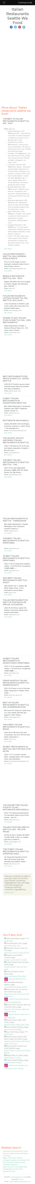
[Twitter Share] (15, 27)
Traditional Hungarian (10, 1164)
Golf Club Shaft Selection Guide (14, 1162)
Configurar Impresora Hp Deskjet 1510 (16, 1160)
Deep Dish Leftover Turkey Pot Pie (16, 953)
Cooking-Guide (25, 2)
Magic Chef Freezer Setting (12, 1158)
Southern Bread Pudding (12, 1063)
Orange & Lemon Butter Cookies (15, 960)
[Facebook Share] (11, 27)
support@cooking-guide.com (20, 1181)
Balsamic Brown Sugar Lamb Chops (16, 1025)
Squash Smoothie (9, 1171)
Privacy (21, 1179)
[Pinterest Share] (19, 27)
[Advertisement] (17, 47)
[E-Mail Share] (23, 27)
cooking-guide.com (17, 1177)
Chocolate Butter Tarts (12, 946)
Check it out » (10, 892)
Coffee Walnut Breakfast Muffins (15, 987)
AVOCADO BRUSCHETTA (17, 979)
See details (8, 249)
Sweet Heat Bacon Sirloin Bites (15, 976)
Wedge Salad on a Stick (12, 1058)
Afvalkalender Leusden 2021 (13, 1169)
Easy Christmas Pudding (12, 1029)
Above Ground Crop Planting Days (15, 1167)
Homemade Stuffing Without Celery (15, 1151)
